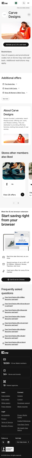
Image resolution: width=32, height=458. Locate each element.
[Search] (24, 3)
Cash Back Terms (23, 424)
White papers (5, 403)
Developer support (23, 403)
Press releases (6, 407)
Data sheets (5, 399)
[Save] (22, 165)
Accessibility (5, 415)
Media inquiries (22, 407)
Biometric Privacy (7, 426)
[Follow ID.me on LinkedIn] (8, 442)
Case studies (5, 396)
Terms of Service (7, 422)
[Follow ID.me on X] (3, 442)
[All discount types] (16, 3)
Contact (20, 399)
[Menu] (28, 3)
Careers (20, 396)
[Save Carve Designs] (29, 14)
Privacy (3, 419)
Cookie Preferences (23, 421)
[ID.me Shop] (6, 3)
